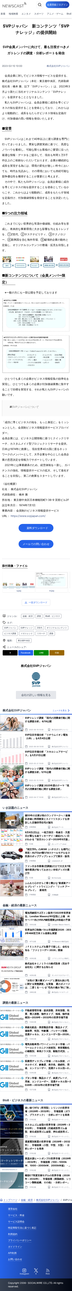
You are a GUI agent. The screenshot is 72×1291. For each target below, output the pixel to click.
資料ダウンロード (37, 528)
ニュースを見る (60, 710)
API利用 (12, 1253)
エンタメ (26, 13)
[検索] (39, 4)
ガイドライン (15, 1246)
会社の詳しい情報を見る (36, 695)
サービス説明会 (16, 1221)
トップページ (10, 1199)
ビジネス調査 (10, 633)
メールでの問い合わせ (36, 544)
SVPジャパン (10, 628)
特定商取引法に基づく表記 (22, 1227)
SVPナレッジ (27, 628)
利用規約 (12, 1234)
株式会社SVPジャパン (58, 65)
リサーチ (41, 633)
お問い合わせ (15, 1259)
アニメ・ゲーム (55, 13)
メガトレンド (27, 633)
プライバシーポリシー (19, 1240)
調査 (39, 616)
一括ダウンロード (38, 602)
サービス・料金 (16, 1215)
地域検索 (13, 13)
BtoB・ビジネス (52, 616)
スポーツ (39, 13)
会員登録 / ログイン (57, 4)
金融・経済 (28, 616)
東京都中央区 (24, 640)
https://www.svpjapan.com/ (28, 516)
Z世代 (39, 628)
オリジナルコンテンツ (57, 628)
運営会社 (12, 1208)
